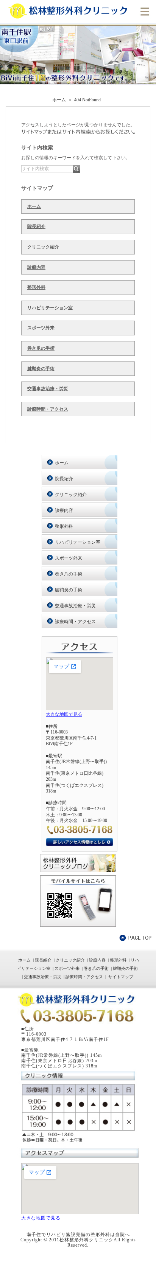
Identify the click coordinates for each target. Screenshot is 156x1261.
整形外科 (36, 287)
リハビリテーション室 (50, 307)
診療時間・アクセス (47, 409)
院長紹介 (36, 226)
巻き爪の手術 (41, 348)
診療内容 (36, 267)
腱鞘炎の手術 (41, 368)
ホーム (34, 206)
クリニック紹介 (43, 247)
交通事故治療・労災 (47, 388)
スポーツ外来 (41, 327)
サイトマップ (120, 976)
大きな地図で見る (64, 714)
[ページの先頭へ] (135, 938)
